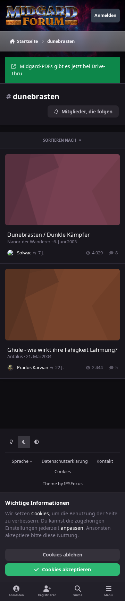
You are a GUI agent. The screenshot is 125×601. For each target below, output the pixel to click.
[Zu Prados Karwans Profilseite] (10, 368)
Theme (50, 484)
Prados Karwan (32, 367)
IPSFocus (73, 484)
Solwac (24, 253)
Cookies (63, 472)
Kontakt (105, 461)
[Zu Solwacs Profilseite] (10, 253)
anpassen (72, 528)
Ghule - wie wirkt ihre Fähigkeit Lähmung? (62, 350)
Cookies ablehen (62, 554)
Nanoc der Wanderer (28, 241)
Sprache (21, 461)
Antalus (15, 356)
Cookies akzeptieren (66, 569)
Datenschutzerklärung (65, 461)
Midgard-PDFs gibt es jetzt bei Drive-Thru (58, 70)
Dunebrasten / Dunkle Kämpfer (48, 234)
